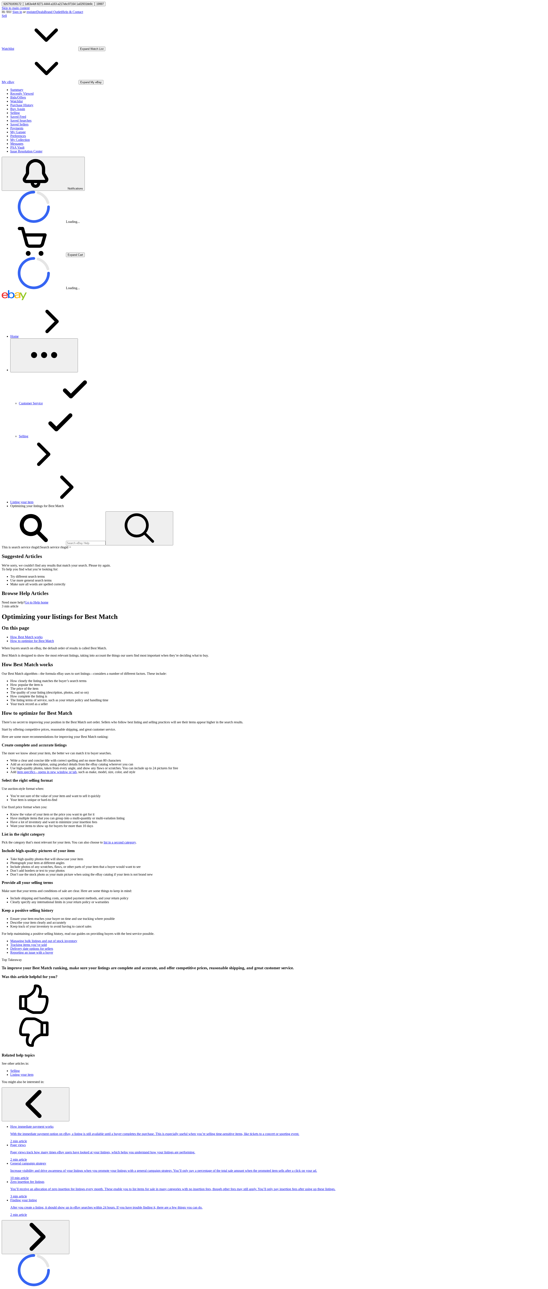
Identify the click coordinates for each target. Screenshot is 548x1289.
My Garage (18, 132)
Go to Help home (36, 602)
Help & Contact (72, 12)
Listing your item (21, 502)
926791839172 (12, 4)
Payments (16, 128)
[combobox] (86, 543)
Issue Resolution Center (26, 151)
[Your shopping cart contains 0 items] (34, 254)
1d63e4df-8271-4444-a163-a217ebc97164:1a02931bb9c (59, 4)
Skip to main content (16, 8)
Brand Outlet (53, 12)
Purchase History (21, 105)
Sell (4, 16)
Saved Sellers (19, 124)
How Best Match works (26, 637)
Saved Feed (18, 116)
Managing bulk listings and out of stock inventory (43, 941)
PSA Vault (17, 147)
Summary (16, 90)
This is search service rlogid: (21, 547)
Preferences (18, 136)
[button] (274, 999)
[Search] (139, 528)
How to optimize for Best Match (32, 641)
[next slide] (35, 1237)
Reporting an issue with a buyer (31, 952)
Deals (40, 12)
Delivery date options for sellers (31, 948)
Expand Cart (75, 254)
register (31, 12)
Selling (15, 113)
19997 (100, 4)
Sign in (17, 12)
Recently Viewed (22, 93)
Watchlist (16, 101)
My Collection (20, 140)
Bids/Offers (18, 97)
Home (14, 336)
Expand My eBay (91, 82)
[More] (44, 355)
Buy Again (17, 109)
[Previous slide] (35, 1104)
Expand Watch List (92, 48)
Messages (16, 143)
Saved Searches (20, 120)
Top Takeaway (12, 960)
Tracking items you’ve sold (28, 945)
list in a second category (120, 842)
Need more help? (13, 602)
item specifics (47, 772)
